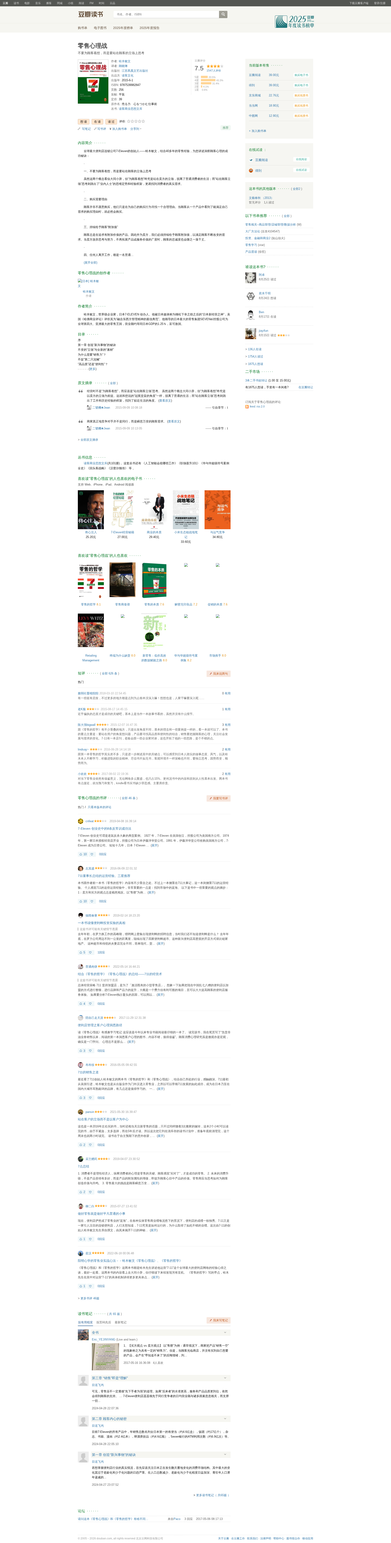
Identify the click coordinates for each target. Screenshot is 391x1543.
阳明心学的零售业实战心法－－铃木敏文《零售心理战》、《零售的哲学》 (130, 1260)
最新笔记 (120, 1322)
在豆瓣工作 (238, 1538)
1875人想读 (255, 364)
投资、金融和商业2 (257, 238)
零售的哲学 (89, 604)
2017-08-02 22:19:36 (115, 774)
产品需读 (251, 251)
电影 (27, 3)
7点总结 (83, 1166)
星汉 (88, 1253)
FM (91, 3)
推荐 (226, 127)
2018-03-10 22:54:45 (112, 693)
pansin (90, 1112)
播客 (49, 3)
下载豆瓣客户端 (358, 3)
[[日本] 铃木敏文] (88, 283)
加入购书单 (119, 129)
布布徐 (90, 1065)
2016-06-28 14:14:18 (117, 749)
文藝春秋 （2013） (261, 198)
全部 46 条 (129, 798)
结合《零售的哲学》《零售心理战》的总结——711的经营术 (120, 974)
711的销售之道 (88, 1072)
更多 (92, 369)
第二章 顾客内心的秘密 (109, 1419)
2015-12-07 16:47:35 (123, 724)
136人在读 (255, 349)
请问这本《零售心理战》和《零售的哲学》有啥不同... (113, 1519)
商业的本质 (154, 532)
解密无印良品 (184, 604)
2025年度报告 (150, 28)
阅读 (81, 3)
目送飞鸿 (98, 1385)
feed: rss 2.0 (257, 406)
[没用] (92, 854)
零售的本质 (152, 604)
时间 (101, 3)
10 (85, 854)
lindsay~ (83, 749)
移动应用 (307, 1538)
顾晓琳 (123, 66)
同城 (59, 3)
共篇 (114, 1314)
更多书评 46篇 (90, 1298)
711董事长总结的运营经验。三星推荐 (104, 876)
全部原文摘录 (89, 439)
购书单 (82, 28)
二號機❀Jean (101, 407)
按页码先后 (103, 1322)
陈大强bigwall (86, 724)
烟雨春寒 (91, 915)
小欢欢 (82, 774)
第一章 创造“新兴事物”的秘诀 (114, 1455)
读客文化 (128, 75)
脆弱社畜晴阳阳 (88, 693)
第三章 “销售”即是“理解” (110, 1378)
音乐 (38, 3)
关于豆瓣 (223, 1538)
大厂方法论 (252, 231)
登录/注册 (380, 3)
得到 (258, 170)
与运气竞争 (217, 532)
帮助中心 (278, 1538)
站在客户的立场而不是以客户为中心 (103, 1119)
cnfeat (90, 821)
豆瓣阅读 (261, 160)
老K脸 (82, 709)
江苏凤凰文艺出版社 (135, 70)
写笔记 (86, 129)
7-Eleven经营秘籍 (122, 532)
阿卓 (262, 274)
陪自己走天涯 (94, 1017)
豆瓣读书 (94, 15)
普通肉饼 (91, 966)
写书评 (101, 129)
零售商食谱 (122, 604)
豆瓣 (5, 3)
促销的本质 (215, 604)
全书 (95, 1332)
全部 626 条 (109, 673)
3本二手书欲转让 (256, 380)
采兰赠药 (91, 1159)
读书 (16, 3)
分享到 (134, 129)
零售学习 (251, 245)
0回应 (103, 854)
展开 (154, 845)
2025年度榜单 (123, 28)
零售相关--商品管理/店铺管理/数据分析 (270, 224)
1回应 (101, 952)
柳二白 (90, 1206)
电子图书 (100, 28)
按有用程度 (85, 1322)
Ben (261, 312)
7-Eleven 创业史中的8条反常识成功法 (104, 828)
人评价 (214, 70)
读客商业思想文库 (130, 108)
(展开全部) (90, 262)
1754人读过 (255, 356)
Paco (177, 1519)
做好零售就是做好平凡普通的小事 (101, 1213)
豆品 (112, 3)
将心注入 (91, 532)
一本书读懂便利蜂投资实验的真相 (101, 923)
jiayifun (263, 330)
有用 (228, 693)
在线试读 (301, 169)
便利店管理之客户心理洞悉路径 (100, 1025)
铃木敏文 (125, 61)
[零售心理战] (93, 82)
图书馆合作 (293, 1538)
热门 (81, 682)
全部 (113, 383)
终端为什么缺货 (120, 655)
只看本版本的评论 (99, 807)
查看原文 (165, 400)
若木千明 (265, 293)
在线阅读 (301, 159)
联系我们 (252, 1538)
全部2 (296, 188)
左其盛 (90, 868)
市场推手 (215, 655)
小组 (70, 3)
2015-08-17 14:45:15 (114, 709)
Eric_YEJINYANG (103, 1339)
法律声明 (265, 1538)
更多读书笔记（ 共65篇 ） (213, 1495)
